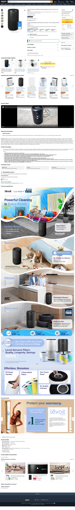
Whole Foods (39, 4)
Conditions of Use (23, 503)
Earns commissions (14, 106)
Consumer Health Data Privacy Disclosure (38, 503)
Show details (44, 68)
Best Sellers (23, 4)
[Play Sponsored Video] (38, 468)
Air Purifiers (18, 6)
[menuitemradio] (71, 126)
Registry (65, 4)
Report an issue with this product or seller (36, 55)
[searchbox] (30, 2)
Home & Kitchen (3, 6)
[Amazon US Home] (27, 500)
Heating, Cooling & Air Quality (11, 6)
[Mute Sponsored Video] (24, 473)
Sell (58, 4)
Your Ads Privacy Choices (49, 503)
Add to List (63, 42)
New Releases (28, 4)
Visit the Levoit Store (30, 14)
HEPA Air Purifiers (23, 6)
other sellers (40, 26)
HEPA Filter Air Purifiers (9, 449)
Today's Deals (45, 4)
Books (50, 4)
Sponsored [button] (2, 460)
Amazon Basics (17, 4)
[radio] (2, 10)
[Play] (2, 126)
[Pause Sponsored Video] (24, 471)
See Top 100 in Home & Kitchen (24, 448)
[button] (2, 4)
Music (69, 4)
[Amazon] (4, 1)
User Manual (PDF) (4, 457)
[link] (20, 63)
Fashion (61, 4)
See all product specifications (33, 53)
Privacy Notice (29, 503)
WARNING (4, 437)
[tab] (38, 363)
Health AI (5, 4)
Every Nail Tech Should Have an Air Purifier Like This (14, 107)
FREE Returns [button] (30, 25)
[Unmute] (73, 126)
